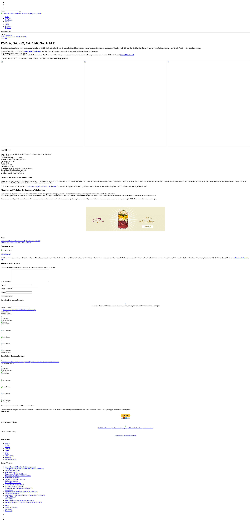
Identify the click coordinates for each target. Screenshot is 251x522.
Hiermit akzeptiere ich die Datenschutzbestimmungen (19, 310)
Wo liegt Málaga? (10, 497)
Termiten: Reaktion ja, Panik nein (15, 479)
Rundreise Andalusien (11, 472)
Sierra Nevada (9, 455)
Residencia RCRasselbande (32, 51)
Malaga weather (6, 352)
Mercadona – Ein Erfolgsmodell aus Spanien (18, 488)
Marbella (7, 443)
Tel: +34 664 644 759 (127, 55)
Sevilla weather (5, 402)
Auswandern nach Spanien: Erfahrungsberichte (19, 500)
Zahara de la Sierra (10, 459)
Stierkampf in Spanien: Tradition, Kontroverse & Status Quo (23, 502)
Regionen (8, 28)
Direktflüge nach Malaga (12, 470)
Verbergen (9, 35)
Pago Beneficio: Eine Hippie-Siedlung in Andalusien (21, 491)
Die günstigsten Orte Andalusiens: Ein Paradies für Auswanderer (25, 495)
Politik (7, 21)
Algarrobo (8, 457)
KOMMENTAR (6, 281)
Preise (6, 23)
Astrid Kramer (6, 254)
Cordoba (7, 447)
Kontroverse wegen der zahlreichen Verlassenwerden (42, 186)
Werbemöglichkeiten (11, 507)
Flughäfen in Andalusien (12, 493)
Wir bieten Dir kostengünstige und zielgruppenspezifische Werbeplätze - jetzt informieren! (125, 428)
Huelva (7, 454)
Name (3, 285)
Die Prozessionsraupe (11, 481)
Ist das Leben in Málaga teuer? (14, 484)
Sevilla (7, 445)
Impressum (8, 509)
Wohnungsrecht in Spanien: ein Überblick (18, 476)
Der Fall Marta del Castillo (13, 483)
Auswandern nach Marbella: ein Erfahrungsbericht (20, 467)
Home (7, 505)
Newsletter (8, 26)
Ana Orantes (9, 499)
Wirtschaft (8, 18)
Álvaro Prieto (9, 490)
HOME (7, 17)
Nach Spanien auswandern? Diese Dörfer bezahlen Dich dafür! (24, 469)
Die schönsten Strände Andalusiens (15, 474)
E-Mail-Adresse (6, 289)
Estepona (7, 448)
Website (3, 292)
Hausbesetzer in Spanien (12, 477)
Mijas (6, 452)
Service (7, 25)
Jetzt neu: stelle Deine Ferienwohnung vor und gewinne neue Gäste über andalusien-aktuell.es (30, 362)
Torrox (7, 450)
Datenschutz (8, 511)
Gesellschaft (8, 20)
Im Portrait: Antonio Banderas (14, 486)
